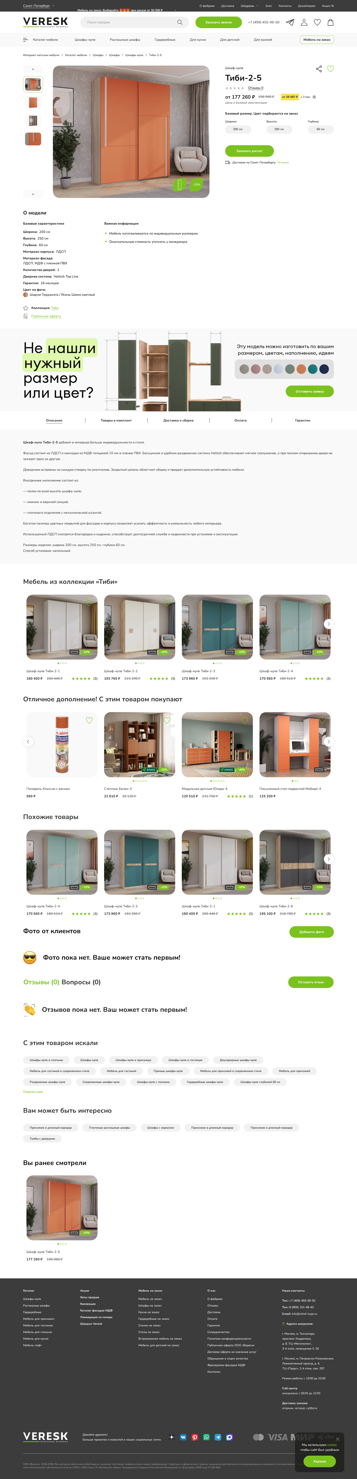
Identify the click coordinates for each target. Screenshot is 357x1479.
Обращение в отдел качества (227, 1358)
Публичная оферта (46, 316)
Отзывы (212, 1306)
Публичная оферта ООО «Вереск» (231, 1345)
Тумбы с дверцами (42, 1139)
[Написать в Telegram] (290, 22)
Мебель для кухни (35, 1339)
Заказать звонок (218, 22)
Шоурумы (247, 6)
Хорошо (319, 1461)
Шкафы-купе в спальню (46, 1060)
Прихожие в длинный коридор (51, 1128)
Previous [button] (28, 742)
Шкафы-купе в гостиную (185, 1060)
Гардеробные (32, 1312)
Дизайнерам (306, 6)
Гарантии (302, 420)
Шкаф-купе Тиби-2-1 (43, 671)
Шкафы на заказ (150, 1306)
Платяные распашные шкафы (109, 1128)
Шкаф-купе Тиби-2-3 (198, 671)
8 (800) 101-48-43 (301, 1307)
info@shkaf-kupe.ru (304, 1314)
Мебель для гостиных (38, 1325)
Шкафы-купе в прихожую (133, 1060)
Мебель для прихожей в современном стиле (231, 1071)
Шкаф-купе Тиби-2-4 (276, 671)
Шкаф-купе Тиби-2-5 (43, 1252)
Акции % (328, 6)
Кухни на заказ (148, 1312)
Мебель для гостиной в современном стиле (59, 1071)
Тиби (54, 308)
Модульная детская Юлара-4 (204, 789)
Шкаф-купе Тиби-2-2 (121, 671)
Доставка (227, 6)
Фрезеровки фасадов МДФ (226, 1365)
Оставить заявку (310, 391)
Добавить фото (311, 932)
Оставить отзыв (311, 982)
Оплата (240, 420)
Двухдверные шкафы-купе (238, 1060)
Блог (269, 6)
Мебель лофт (32, 1345)
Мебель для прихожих (38, 1319)
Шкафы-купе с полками (153, 1082)
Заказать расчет (249, 151)
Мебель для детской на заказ (158, 1345)
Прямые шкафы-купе (168, 1071)
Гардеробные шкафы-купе (205, 1082)
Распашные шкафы (36, 1306)
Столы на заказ (148, 1332)
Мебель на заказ (150, 1299)
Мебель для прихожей (294, 1071)
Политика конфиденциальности (229, 1339)
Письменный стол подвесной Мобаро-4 (290, 789)
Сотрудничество (218, 1332)
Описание (54, 420)
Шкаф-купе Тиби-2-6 (276, 906)
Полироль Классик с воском (48, 789)
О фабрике (207, 6)
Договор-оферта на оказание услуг (231, 1352)
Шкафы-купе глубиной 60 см (260, 1082)
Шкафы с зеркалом (160, 1128)
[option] (62, 638)
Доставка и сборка (178, 420)
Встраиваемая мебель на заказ (160, 1339)
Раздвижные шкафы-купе (47, 1082)
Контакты (285, 6)
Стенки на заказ (149, 1325)
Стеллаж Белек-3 (118, 789)
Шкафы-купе (89, 1060)
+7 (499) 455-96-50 (302, 1301)
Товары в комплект (116, 420)
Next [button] (329, 624)
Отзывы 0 (255, 88)
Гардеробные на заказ (153, 1319)
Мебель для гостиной (121, 1071)
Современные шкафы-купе (101, 1082)
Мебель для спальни (37, 1332)
